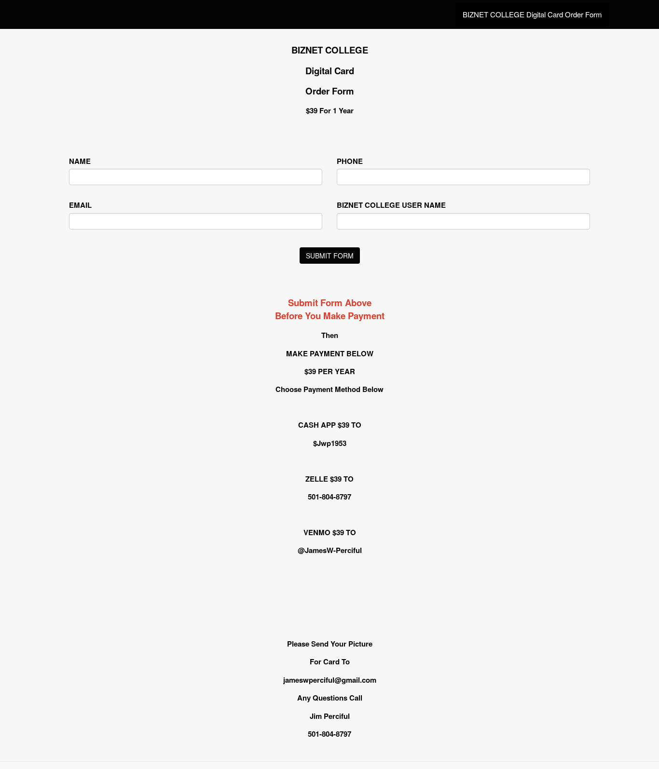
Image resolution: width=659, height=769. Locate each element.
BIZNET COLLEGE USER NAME (391, 205)
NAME (80, 161)
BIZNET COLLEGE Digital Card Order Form (532, 14)
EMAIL (80, 205)
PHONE (350, 161)
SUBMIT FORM (330, 255)
